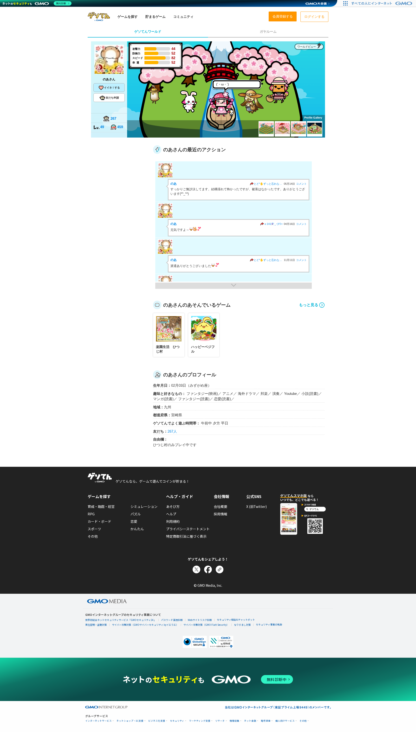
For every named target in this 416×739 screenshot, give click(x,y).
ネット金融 (250, 720)
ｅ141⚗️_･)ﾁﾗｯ (273, 223)
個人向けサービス (285, 720)
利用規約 (173, 521)
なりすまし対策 (242, 624)
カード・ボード (99, 521)
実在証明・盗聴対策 (96, 624)
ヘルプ (171, 514)
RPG (91, 514)
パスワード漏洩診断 (172, 620)
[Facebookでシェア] (208, 569)
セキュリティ (177, 720)
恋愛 (133, 521)
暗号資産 (266, 720)
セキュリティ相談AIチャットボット (236, 619)
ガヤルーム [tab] (268, 31)
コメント (301, 183)
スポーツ (94, 528)
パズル (135, 514)
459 (120, 127)
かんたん (137, 528)
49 (102, 127)
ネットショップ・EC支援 (130, 720)
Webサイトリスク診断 (200, 620)
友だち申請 (112, 97)
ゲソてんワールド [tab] (147, 31)
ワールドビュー (306, 46)
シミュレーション (143, 506)
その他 (93, 536)
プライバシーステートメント (188, 528)
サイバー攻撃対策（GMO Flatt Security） (206, 624)
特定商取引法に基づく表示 (186, 536)
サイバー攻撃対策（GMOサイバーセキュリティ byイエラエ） (145, 624)
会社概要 (220, 506)
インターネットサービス (98, 720)
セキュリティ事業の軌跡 (269, 624)
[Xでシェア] (196, 569)
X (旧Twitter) (256, 506)
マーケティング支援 (199, 720)
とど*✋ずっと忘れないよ (268, 183)
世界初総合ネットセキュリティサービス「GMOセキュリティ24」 (120, 620)
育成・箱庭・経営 (101, 506)
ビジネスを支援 (156, 720)
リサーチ (220, 720)
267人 (172, 431)
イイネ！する (112, 87)
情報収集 (234, 720)
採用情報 (220, 514)
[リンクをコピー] (219, 569)
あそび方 (173, 506)
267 (113, 118)
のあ (173, 183)
